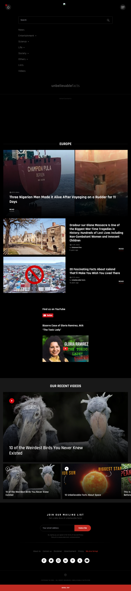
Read (121, 248)
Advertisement (70, 551)
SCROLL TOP (65, 588)
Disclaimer (58, 551)
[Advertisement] (65, 118)
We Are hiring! (92, 551)
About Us (37, 551)
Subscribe (83, 528)
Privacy (81, 551)
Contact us (47, 551)
